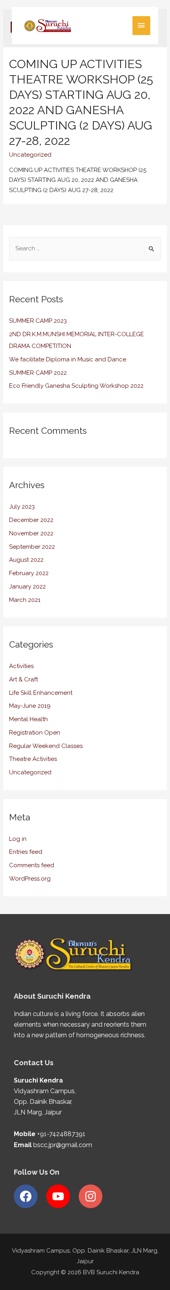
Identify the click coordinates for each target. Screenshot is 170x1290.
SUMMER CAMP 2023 (38, 320)
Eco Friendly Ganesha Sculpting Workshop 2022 (76, 385)
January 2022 (27, 586)
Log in (17, 838)
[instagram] (92, 1196)
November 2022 (31, 533)
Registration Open (34, 732)
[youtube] (61, 1196)
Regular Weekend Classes (46, 746)
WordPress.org (30, 878)
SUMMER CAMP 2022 (38, 372)
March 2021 (24, 599)
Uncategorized (30, 154)
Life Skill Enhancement (40, 692)
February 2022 (29, 573)
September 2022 (32, 546)
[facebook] (29, 1196)
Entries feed (25, 851)
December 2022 (31, 520)
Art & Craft (23, 679)
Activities (21, 666)
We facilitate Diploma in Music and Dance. (68, 359)
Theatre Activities (33, 759)
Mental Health (28, 719)
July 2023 (22, 506)
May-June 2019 (30, 705)
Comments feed (31, 865)
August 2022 (26, 559)
